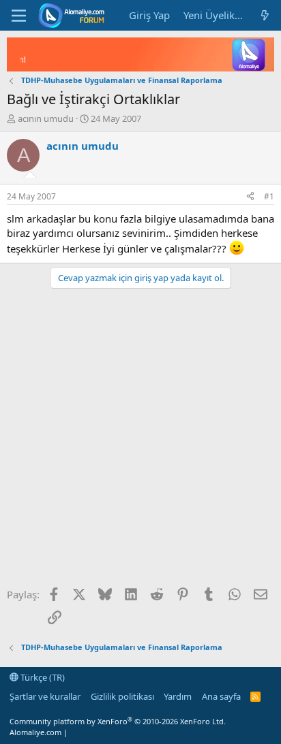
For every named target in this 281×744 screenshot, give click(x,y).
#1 (269, 196)
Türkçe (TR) (41, 677)
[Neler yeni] (265, 15)
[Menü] (19, 15)
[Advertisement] (140, 442)
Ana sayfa (221, 696)
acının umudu (46, 118)
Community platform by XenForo (118, 721)
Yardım (178, 696)
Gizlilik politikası (122, 696)
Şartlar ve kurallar (45, 696)
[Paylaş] (250, 197)
